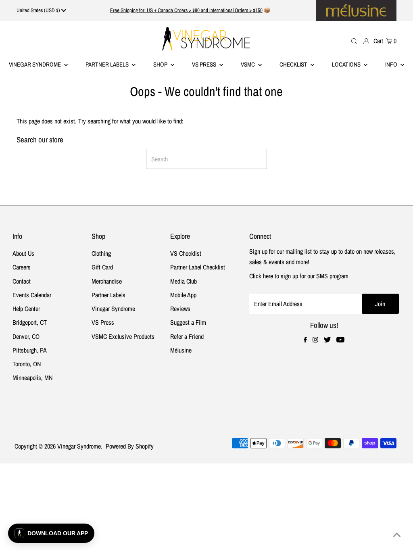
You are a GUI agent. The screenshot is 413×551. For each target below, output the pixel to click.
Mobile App (183, 294)
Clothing (101, 253)
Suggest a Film (188, 322)
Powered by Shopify (130, 446)
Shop (161, 64)
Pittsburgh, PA (30, 350)
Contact (22, 281)
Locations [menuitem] (347, 64)
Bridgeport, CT (30, 322)
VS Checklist (185, 253)
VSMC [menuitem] (248, 64)
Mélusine (181, 350)
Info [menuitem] (391, 64)
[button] (51, 533)
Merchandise (107, 281)
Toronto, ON (27, 363)
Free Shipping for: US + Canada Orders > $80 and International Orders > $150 (186, 10)
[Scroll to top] (397, 535)
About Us (23, 253)
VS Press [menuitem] (204, 64)
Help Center (26, 308)
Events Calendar (32, 294)
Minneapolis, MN (32, 377)
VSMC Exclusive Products (123, 336)
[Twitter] (327, 340)
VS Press (103, 322)
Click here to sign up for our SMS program (298, 275)
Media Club (183, 281)
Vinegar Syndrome (35, 64)
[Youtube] (340, 340)
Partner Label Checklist (197, 267)
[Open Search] (354, 40)
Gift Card (102, 267)
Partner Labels (108, 64)
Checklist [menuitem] (294, 64)
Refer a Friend (187, 336)
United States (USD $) (39, 10)
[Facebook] (305, 340)
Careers (22, 267)
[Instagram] (315, 340)
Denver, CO (26, 336)
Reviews (180, 308)
